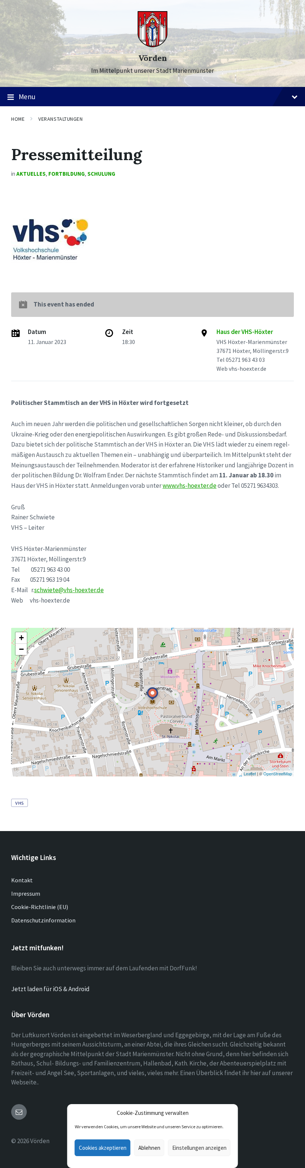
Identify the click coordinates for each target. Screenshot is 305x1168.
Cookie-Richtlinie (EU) (39, 907)
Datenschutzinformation (43, 920)
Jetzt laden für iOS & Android (50, 989)
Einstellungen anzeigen (199, 1147)
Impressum (25, 893)
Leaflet (250, 773)
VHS (19, 803)
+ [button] (21, 637)
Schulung (101, 173)
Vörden (152, 58)
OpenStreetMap (277, 773)
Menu (27, 96)
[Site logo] (152, 45)
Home (18, 119)
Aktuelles (31, 173)
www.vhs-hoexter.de (189, 485)
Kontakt (22, 880)
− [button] (21, 649)
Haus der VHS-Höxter (244, 332)
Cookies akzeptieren (102, 1147)
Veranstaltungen (60, 119)
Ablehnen (149, 1147)
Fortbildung (66, 173)
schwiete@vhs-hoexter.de (69, 590)
